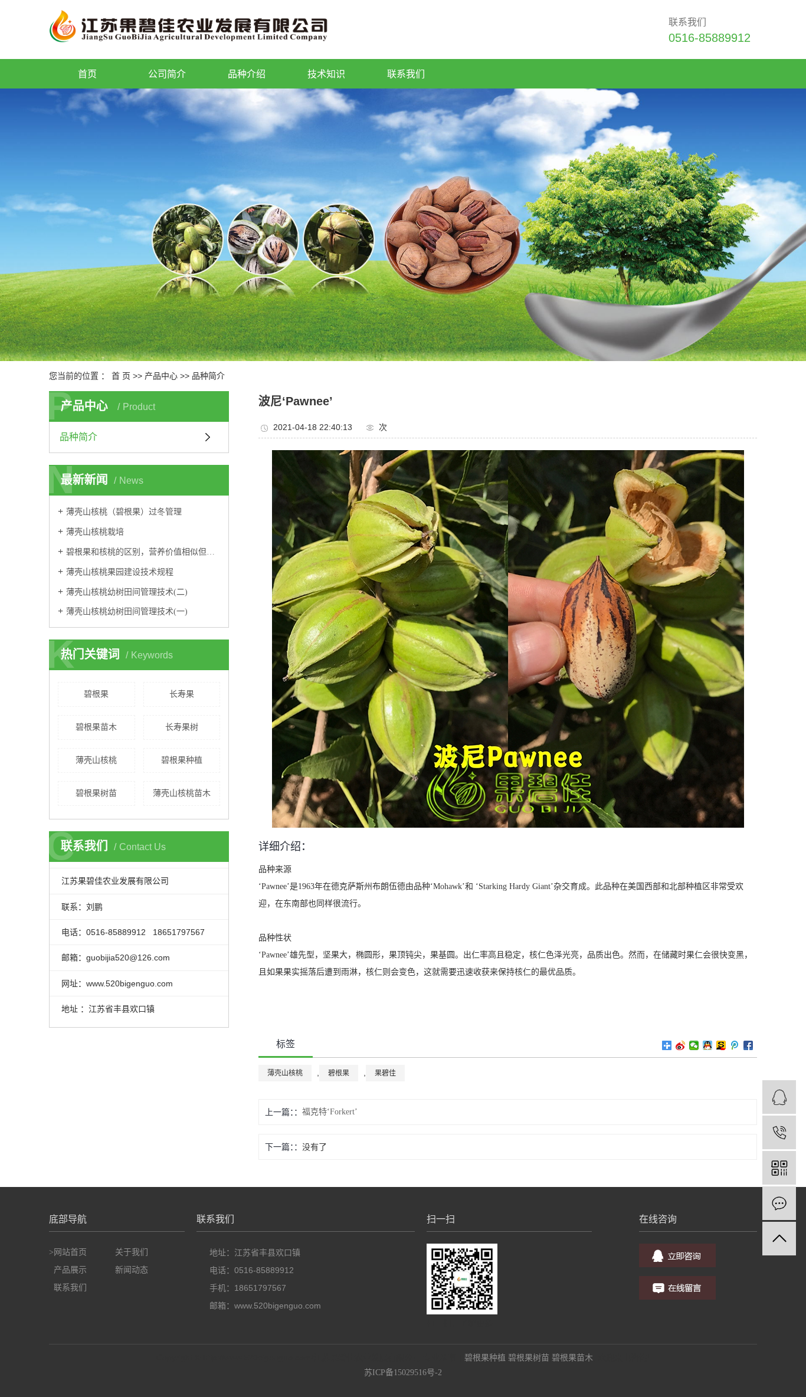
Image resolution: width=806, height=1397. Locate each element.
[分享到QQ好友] (708, 1045)
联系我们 (70, 1287)
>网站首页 (68, 1252)
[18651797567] (779, 1132)
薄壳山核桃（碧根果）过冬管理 (124, 511)
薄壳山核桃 (96, 760)
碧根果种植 (181, 760)
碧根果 (96, 694)
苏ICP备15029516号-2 (403, 1372)
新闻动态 (131, 1269)
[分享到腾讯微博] (735, 1045)
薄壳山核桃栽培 (95, 531)
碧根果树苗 (96, 793)
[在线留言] (779, 1203)
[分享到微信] (694, 1045)
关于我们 (131, 1252)
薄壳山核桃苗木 (182, 793)
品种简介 (208, 376)
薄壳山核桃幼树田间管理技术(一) (127, 611)
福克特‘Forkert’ (330, 1111)
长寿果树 (181, 727)
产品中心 (161, 376)
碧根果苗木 (96, 727)
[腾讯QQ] (779, 1097)
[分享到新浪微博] (681, 1045)
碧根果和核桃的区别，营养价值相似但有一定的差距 (143, 551)
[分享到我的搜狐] (721, 1045)
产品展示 (70, 1269)
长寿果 (181, 694)
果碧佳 (385, 1073)
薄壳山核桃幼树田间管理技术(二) (127, 592)
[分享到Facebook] (748, 1045)
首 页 (121, 376)
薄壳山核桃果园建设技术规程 (119, 572)
